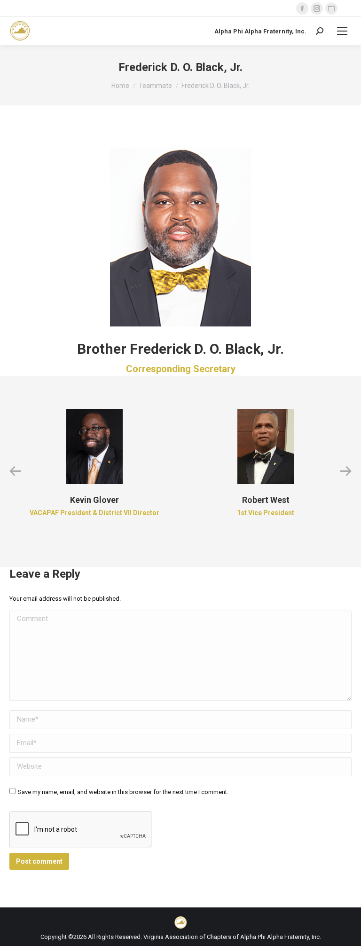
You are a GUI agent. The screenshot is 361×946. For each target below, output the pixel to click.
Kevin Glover (94, 500)
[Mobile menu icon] (342, 31)
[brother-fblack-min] (180, 232)
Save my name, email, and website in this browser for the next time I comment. (123, 791)
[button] (15, 471)
